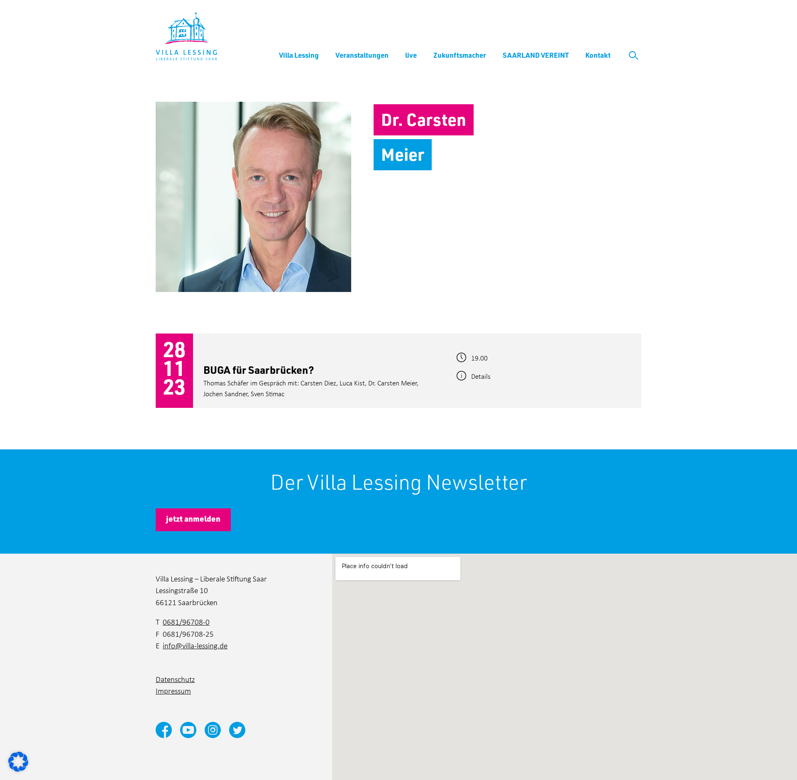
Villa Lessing (299, 54)
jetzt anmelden (193, 518)
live (411, 54)
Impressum (173, 690)
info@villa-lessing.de (195, 645)
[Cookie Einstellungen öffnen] (18, 760)
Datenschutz (175, 679)
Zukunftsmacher (459, 54)
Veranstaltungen (362, 54)
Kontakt (598, 54)
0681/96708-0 (186, 621)
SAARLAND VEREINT (536, 54)
